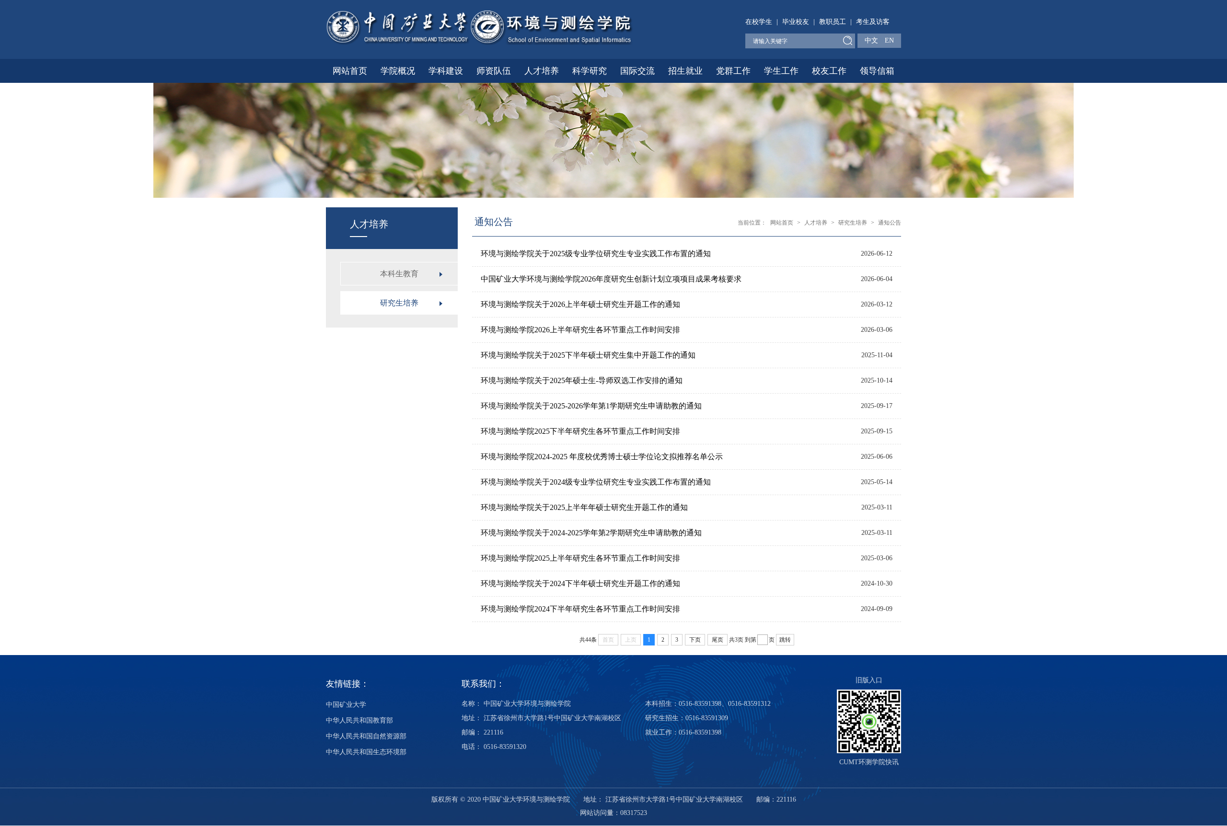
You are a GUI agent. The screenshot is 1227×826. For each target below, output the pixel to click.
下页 (695, 639)
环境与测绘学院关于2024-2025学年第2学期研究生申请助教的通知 (591, 533)
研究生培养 (852, 222)
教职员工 (832, 21)
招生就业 (685, 71)
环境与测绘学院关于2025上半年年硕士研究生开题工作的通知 (584, 507)
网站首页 (350, 71)
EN (889, 40)
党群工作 (733, 71)
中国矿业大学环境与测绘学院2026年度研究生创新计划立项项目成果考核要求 (611, 279)
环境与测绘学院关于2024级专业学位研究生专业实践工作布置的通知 (596, 482)
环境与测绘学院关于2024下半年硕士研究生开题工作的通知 (580, 583)
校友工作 (829, 71)
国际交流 (637, 71)
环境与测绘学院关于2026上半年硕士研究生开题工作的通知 (580, 304)
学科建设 (445, 71)
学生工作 (781, 71)
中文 (871, 40)
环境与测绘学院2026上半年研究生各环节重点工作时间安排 (580, 330)
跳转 (785, 639)
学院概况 (398, 71)
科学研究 (589, 71)
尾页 (717, 639)
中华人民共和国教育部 (359, 720)
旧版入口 (869, 680)
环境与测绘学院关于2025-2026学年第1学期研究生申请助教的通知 (591, 406)
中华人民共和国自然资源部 (366, 736)
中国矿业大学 (346, 704)
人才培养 (541, 71)
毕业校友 (795, 21)
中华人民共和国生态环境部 (366, 752)
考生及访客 (873, 21)
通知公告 (889, 222)
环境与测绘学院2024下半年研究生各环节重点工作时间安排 (580, 609)
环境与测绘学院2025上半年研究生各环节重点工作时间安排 (580, 558)
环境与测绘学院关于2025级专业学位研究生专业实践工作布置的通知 (596, 253)
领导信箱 (877, 71)
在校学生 (758, 21)
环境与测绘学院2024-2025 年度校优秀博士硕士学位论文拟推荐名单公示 (602, 457)
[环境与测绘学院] (479, 27)
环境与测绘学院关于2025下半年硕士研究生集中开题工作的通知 (588, 355)
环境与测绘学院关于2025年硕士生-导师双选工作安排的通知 (582, 380)
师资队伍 (493, 71)
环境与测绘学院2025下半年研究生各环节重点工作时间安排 (580, 431)
